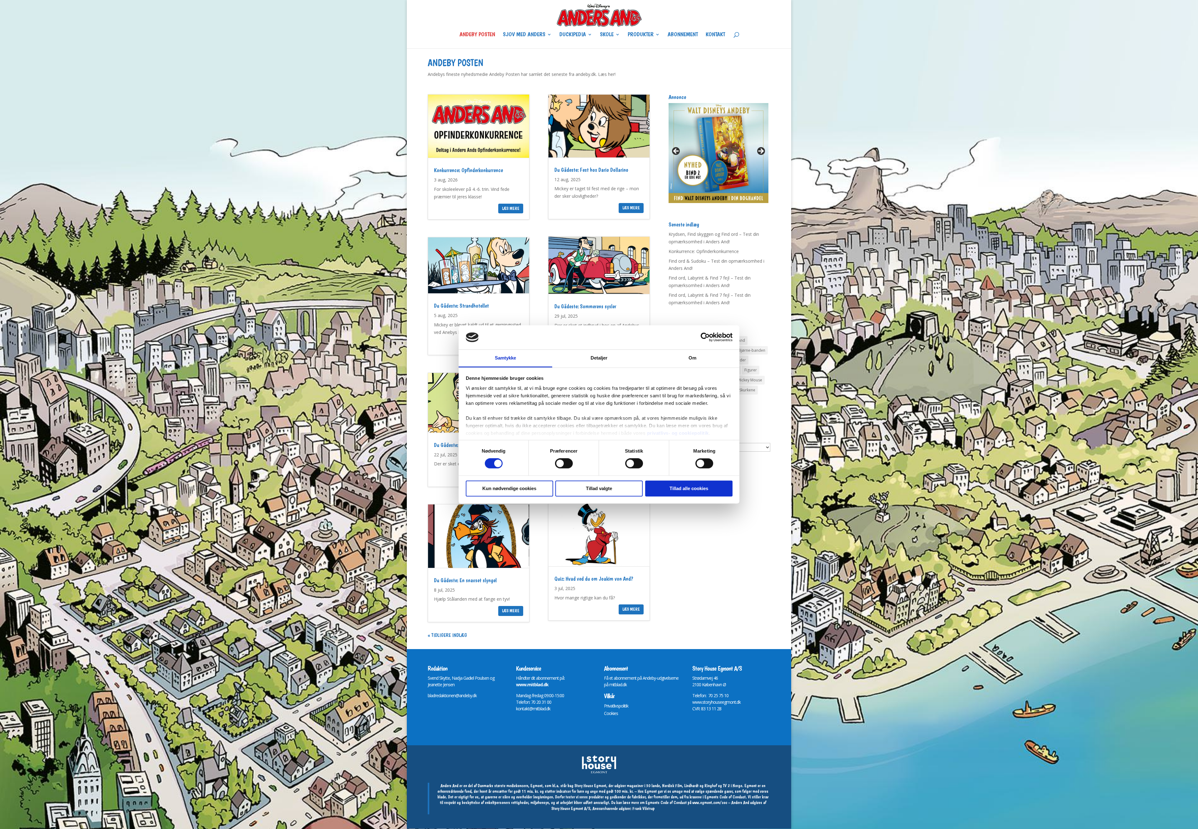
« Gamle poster (444, 635)
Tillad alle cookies (689, 488)
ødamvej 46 (707, 678)
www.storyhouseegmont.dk (716, 702)
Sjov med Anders (524, 35)
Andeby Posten (477, 35)
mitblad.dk (618, 685)
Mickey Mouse (750, 380)
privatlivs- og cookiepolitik (678, 433)
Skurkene (747, 390)
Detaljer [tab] (599, 357)
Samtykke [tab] (505, 357)
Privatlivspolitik (616, 706)
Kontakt (715, 35)
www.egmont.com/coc (709, 802)
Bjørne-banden (751, 350)
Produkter (641, 35)
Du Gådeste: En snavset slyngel (465, 580)
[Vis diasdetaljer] (718, 153)
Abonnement (683, 35)
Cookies (611, 713)
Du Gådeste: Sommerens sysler (585, 306)
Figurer (750, 370)
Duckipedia (572, 35)
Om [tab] (692, 357)
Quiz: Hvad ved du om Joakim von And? (593, 578)
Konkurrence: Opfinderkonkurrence (468, 170)
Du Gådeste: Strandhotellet (461, 305)
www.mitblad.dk (532, 685)
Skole (607, 35)
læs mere (510, 208)
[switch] (564, 464)
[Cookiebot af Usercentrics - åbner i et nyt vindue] (705, 337)
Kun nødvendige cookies (509, 488)
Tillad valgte (599, 488)
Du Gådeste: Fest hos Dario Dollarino (591, 169)
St (694, 678)
